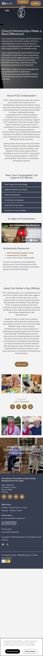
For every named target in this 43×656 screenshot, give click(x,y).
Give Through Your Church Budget (16, 184)
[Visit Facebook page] (12, 406)
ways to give (29, 257)
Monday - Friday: (8, 507)
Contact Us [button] (21, 462)
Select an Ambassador (12, 195)
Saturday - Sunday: (9, 510)
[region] (21, 647)
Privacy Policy (7, 529)
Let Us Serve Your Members (14, 200)
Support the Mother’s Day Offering (16, 189)
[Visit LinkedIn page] (24, 406)
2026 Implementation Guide (20, 253)
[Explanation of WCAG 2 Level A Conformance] (6, 561)
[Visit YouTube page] (30, 406)
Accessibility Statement (10, 532)
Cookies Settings (30, 651)
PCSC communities (31, 146)
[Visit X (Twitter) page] (18, 406)
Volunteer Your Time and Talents (15, 210)
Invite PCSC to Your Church (14, 205)
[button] (35, 3)
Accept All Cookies (12, 651)
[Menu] (3, 3)
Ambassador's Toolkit (17, 255)
